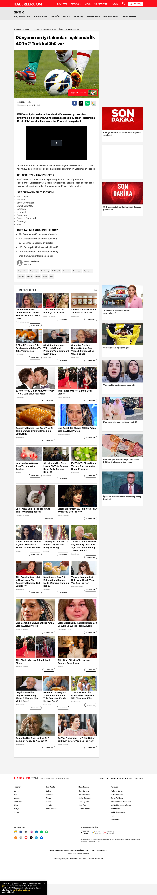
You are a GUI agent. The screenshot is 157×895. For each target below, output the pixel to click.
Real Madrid (56, 271)
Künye (129, 778)
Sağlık (48, 791)
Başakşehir (66, 271)
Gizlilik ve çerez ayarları (61, 858)
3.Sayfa (16, 809)
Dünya (45, 276)
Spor (27, 29)
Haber (70, 854)
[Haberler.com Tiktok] (31, 838)
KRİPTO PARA (101, 3)
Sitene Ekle (115, 819)
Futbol (37, 276)
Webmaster (115, 809)
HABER (115, 3)
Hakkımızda (103, 778)
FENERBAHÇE (93, 16)
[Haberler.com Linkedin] (36, 832)
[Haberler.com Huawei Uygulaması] (108, 832)
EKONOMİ (62, 3)
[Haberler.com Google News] (16, 832)
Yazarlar (49, 805)
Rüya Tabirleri (83, 805)
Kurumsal (114, 787)
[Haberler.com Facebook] (21, 832)
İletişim (121, 778)
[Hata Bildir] (74, 858)
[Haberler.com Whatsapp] (41, 832)
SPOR (88, 3)
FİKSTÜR (56, 16)
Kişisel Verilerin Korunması (121, 801)
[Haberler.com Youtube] (26, 838)
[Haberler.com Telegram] (36, 838)
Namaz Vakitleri (84, 794)
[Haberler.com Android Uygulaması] (97, 832)
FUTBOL (67, 16)
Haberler (17, 787)
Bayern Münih (22, 271)
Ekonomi (17, 791)
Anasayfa (17, 29)
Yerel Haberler (51, 809)
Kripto (16, 805)
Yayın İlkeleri (139, 778)
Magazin (17, 798)
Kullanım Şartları (117, 791)
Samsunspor (77, 271)
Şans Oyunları (83, 801)
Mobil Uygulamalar (118, 812)
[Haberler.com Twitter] (26, 832)
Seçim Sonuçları (84, 798)
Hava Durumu (83, 791)
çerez (4, 886)
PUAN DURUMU (41, 16)
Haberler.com (83, 787)
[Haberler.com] (26, 778)
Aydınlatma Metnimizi (21, 890)
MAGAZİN (76, 3)
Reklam (113, 778)
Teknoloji (49, 794)
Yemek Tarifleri (84, 809)
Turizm (48, 801)
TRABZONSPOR (128, 16)
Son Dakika (18, 801)
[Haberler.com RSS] (16, 838)
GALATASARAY (111, 16)
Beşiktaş (30, 276)
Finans (48, 798)
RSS (112, 816)
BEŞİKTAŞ (78, 16)
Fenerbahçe (88, 271)
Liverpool (21, 276)
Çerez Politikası (117, 798)
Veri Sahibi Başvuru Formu (121, 805)
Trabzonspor (34, 271)
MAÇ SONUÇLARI (22, 16)
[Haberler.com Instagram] (31, 832)
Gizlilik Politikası (117, 794)
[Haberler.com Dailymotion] (41, 838)
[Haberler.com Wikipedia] (21, 838)
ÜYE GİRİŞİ (137, 4)
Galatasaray (45, 271)
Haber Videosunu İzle (78, 93)
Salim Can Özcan (31, 261)
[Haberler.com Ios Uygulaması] (85, 832)
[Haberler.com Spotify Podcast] (47, 832)
